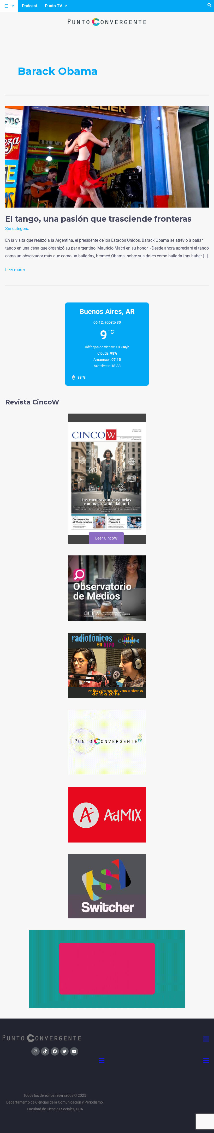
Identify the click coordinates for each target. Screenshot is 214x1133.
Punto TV (53, 5)
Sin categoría (17, 228)
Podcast (29, 5)
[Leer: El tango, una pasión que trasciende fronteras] (107, 156)
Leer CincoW (106, 538)
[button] (9, 6)
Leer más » (15, 269)
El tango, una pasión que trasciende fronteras (98, 219)
